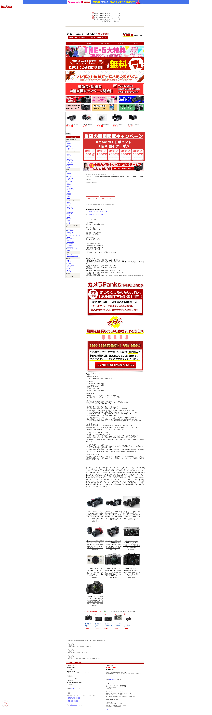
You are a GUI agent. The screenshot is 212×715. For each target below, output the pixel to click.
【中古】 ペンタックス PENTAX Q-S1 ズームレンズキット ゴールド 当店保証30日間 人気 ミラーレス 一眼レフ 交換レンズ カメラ (95, 572)
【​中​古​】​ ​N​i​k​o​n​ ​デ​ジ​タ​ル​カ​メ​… (118, 625)
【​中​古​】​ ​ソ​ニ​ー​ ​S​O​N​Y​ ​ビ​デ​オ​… (128, 625)
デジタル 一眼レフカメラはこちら (97, 211)
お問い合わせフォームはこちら (113, 710)
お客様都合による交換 (73, 700)
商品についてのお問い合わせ (95, 204)
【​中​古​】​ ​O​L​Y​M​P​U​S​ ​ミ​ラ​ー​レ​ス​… (88, 625)
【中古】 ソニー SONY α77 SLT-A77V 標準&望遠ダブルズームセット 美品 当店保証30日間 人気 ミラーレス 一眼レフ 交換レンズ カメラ (113, 544)
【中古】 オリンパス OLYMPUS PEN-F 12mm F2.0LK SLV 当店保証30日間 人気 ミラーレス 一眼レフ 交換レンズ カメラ (131, 544)
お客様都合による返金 (73, 701)
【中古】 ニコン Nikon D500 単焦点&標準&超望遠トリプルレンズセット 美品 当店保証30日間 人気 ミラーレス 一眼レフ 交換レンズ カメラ (113, 515)
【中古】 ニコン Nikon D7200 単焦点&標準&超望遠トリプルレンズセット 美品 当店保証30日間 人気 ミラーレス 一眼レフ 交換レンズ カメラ (131, 515)
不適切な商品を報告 (109, 204)
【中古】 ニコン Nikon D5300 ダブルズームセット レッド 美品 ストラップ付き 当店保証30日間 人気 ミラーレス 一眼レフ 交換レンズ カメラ (95, 544)
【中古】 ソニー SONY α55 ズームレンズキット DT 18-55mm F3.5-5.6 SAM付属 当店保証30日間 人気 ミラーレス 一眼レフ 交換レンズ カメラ (95, 600)
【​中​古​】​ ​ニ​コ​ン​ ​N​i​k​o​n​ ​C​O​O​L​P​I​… (108, 625)
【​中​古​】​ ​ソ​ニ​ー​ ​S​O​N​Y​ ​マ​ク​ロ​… (98, 625)
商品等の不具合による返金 (74, 698)
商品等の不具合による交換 (74, 697)
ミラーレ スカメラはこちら (95, 214)
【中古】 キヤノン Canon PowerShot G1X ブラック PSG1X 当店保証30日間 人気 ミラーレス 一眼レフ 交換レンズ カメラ (131, 572)
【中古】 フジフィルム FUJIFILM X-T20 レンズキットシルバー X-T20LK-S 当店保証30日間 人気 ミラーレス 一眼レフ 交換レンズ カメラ (113, 572)
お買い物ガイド (73, 688)
